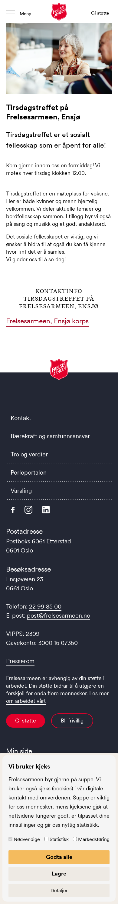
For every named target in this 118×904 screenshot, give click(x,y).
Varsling (21, 491)
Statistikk (59, 839)
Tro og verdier (29, 454)
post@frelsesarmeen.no (58, 615)
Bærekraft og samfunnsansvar (50, 436)
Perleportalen (29, 472)
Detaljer (59, 890)
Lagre (59, 873)
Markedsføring (94, 839)
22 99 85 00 (45, 606)
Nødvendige (27, 839)
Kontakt (21, 418)
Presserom (20, 661)
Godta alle (59, 857)
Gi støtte (25, 720)
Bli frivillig (72, 720)
